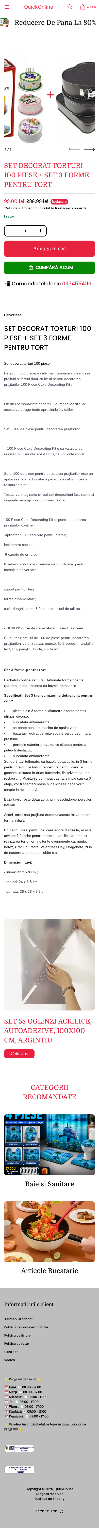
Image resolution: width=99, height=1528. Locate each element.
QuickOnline (38, 7)
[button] (70, 7)
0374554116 (77, 283)
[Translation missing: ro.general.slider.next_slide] (89, 149)
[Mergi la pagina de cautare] (70, 7)
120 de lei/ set (19, 1054)
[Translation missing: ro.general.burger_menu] (7, 7)
